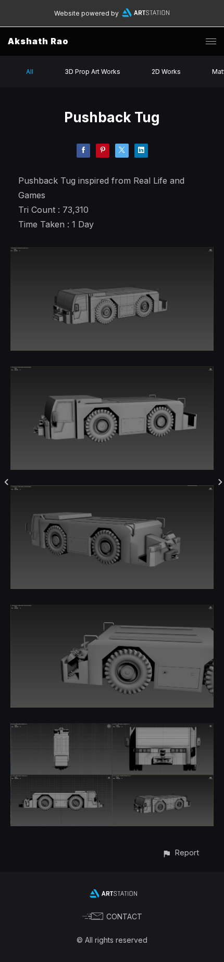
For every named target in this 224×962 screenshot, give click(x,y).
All (29, 71)
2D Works (166, 71)
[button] (180, 852)
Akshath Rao (38, 41)
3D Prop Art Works (92, 71)
